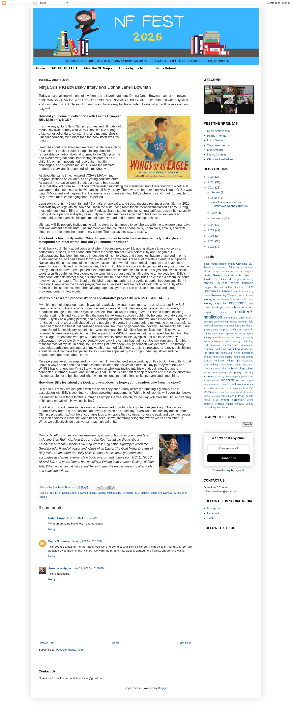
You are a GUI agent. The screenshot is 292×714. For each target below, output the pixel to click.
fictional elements (238, 322)
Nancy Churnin (216, 154)
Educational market (241, 267)
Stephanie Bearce (218, 145)
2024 (211, 187)
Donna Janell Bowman (75, 493)
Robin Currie (56, 518)
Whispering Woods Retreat (240, 295)
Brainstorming (227, 263)
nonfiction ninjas (230, 353)
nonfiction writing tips (227, 360)
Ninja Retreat (166, 68)
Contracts (221, 267)
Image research (221, 271)
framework (229, 325)
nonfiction (234, 349)
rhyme (250, 380)
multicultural (114, 493)
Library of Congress (242, 271)
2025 (211, 182)
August (216, 192)
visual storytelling (244, 392)
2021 (211, 235)
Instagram (213, 508)
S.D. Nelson (142, 493)
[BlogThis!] (102, 488)
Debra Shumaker (59, 541)
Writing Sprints (229, 299)
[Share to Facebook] (109, 488)
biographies (237, 303)
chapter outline (215, 312)
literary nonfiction (213, 337)
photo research (244, 364)
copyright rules (211, 322)
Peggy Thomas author (218, 287)
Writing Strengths (245, 299)
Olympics (128, 493)
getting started (211, 329)
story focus (220, 388)
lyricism (207, 341)
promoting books (223, 376)
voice (207, 396)
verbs (232, 392)
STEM (249, 287)
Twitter (211, 518)
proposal (236, 376)
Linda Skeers (215, 140)
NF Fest (221, 279)
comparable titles (234, 317)
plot (230, 372)
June (214, 197)
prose (244, 376)
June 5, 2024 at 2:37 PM (87, 541)
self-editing (209, 388)
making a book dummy (226, 341)
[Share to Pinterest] (113, 488)
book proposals (222, 307)
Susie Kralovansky (161, 493)
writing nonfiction (232, 399)
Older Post (184, 642)
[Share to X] (106, 488)
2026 (211, 176)
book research (243, 307)
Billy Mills (55, 493)
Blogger (163, 688)
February (217, 218)
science (248, 384)
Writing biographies (216, 303)
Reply (51, 529)
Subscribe (228, 458)
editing (224, 321)
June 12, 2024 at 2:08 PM (88, 568)
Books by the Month (134, 68)
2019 (211, 246)
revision (240, 380)
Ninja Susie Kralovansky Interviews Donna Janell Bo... (230, 204)
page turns (226, 364)
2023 (211, 224)
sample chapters (212, 384)
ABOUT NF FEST (64, 68)
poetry (237, 372)
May (214, 212)
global (92, 493)
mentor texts (231, 345)
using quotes (221, 392)
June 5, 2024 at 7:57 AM (82, 518)
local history (247, 337)
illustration (218, 333)
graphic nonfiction (230, 329)
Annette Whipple (59, 568)
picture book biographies (237, 368)
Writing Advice (212, 299)
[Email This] (98, 488)
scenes (224, 384)
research (227, 380)
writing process (235, 403)
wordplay (215, 396)
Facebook (213, 513)
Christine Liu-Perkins (220, 159)
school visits (235, 384)
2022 (211, 230)
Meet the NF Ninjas (98, 68)
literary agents (246, 333)
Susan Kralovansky (242, 291)
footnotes (218, 325)
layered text (232, 333)
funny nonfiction (244, 325)
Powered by (219, 470)
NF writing (248, 279)
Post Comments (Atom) (70, 649)
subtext (244, 388)
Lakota (101, 493)
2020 (211, 241)
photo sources (212, 368)
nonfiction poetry (222, 357)
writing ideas (211, 400)
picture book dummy (215, 372)
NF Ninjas (234, 279)
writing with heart (218, 407)
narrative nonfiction (215, 349)
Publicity (239, 287)
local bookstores (232, 337)
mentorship (247, 345)
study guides (233, 388)
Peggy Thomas (216, 135)
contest (249, 318)
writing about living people (237, 396)
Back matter (211, 263)
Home (40, 68)
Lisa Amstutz (215, 149)
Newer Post (47, 642)
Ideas (207, 271)
